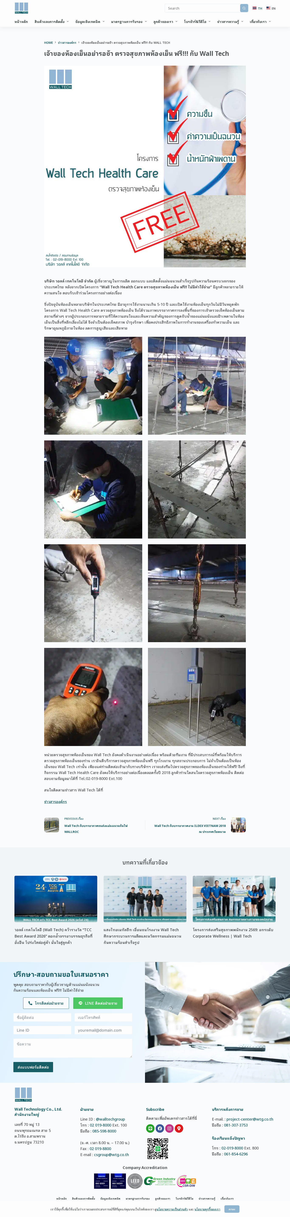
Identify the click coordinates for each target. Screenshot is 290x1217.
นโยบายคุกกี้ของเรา (207, 1209)
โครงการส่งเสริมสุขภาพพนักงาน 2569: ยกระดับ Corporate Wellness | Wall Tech (233, 932)
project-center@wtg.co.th (250, 1119)
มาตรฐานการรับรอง (126, 21)
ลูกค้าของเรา (163, 21)
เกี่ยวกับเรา (258, 21)
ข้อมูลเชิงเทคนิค (87, 21)
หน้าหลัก (21, 21)
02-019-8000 (232, 1148)
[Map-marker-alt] (179, 1128)
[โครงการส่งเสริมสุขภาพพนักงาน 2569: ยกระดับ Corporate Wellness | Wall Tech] (234, 899)
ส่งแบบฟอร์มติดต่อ (33, 1067)
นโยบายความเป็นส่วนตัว (172, 1209)
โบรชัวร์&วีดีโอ (195, 21)
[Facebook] (160, 1128)
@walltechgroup (110, 1119)
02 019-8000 (100, 1125)
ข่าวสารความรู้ (228, 21)
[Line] (150, 1128)
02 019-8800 (100, 1148)
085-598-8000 (104, 1131)
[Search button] (244, 8)
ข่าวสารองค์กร (55, 801)
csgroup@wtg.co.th (111, 1154)
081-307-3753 (236, 1125)
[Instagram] (169, 1128)
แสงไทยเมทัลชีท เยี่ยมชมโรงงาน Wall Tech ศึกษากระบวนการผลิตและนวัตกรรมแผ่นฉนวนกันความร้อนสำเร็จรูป (142, 935)
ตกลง (232, 1209)
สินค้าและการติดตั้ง (50, 21)
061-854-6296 (236, 1154)
